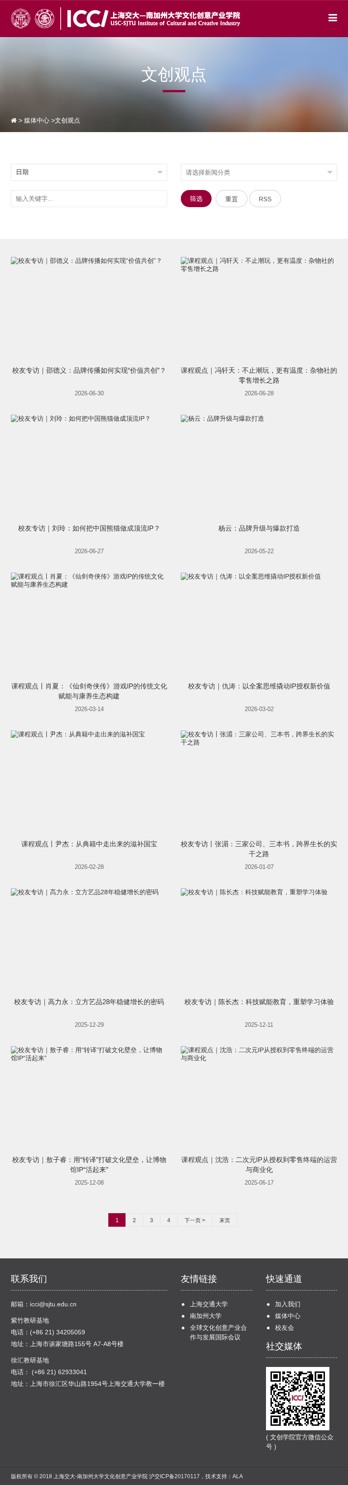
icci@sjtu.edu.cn (53, 1304)
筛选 (196, 198)
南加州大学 (206, 1315)
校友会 (284, 1327)
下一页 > (194, 1220)
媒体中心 (36, 120)
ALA (237, 1476)
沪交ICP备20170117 (174, 1476)
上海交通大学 (209, 1304)
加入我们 (287, 1304)
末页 (224, 1220)
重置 (231, 199)
